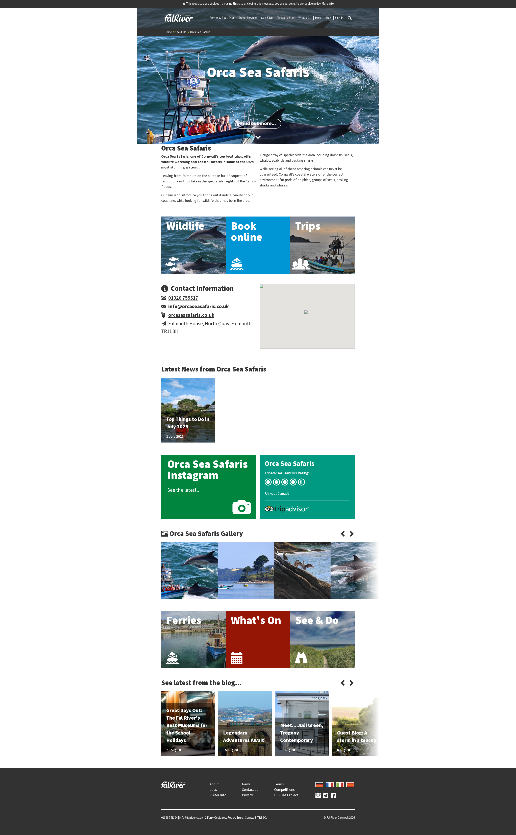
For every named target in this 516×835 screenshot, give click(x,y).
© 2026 (339, 818)
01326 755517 (183, 298)
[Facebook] (333, 796)
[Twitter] (325, 796)
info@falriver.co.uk (191, 818)
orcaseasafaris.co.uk (191, 315)
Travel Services (248, 18)
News (246, 784)
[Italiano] (340, 784)
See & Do (267, 18)
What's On (305, 18)
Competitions (284, 789)
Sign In (339, 18)
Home (168, 32)
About (214, 784)
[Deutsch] (319, 784)
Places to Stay (286, 18)
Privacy (247, 795)
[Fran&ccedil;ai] (330, 784)
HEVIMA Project (286, 795)
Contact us (250, 789)
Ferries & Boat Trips (222, 18)
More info (328, 4)
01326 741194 (169, 818)
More (318, 18)
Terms (279, 784)
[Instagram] (318, 796)
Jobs (213, 789)
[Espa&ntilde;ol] (350, 784)
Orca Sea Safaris (200, 32)
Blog (328, 18)
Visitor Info (218, 795)
